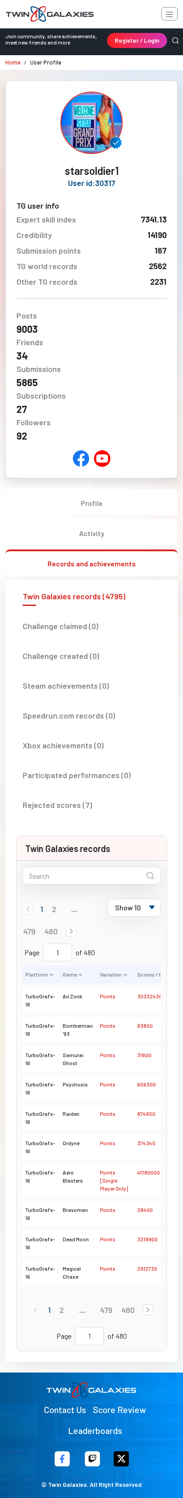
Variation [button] (111, 974)
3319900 (147, 1239)
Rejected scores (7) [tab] (57, 805)
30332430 (149, 996)
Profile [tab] (92, 503)
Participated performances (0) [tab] (77, 775)
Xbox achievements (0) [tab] (63, 745)
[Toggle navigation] (169, 13)
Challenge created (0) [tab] (61, 656)
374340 (146, 1143)
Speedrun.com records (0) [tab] (69, 715)
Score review (119, 1409)
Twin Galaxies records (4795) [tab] (74, 596)
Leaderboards (95, 1430)
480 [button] (51, 931)
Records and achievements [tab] (92, 563)
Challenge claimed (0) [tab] (60, 626)
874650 (146, 1113)
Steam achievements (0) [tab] (66, 685)
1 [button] (41, 909)
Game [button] (70, 974)
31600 (144, 1055)
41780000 (148, 1172)
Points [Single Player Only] (114, 1180)
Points (107, 996)
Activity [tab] (91, 533)
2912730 (147, 1268)
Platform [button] (36, 974)
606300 (146, 1084)
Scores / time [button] (153, 974)
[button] (71, 931)
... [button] (74, 908)
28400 (145, 1210)
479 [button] (29, 931)
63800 (145, 1025)
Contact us (65, 1409)
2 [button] (54, 909)
